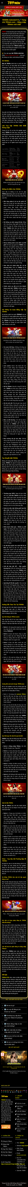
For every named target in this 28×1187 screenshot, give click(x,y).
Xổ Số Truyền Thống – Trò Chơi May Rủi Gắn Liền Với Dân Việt (14, 1067)
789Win (4, 32)
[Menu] (2, 3)
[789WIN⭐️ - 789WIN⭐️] (14, 2)
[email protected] (21, 1155)
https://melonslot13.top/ (12, 55)
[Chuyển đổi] (2, 1005)
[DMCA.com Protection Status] (5, 1126)
